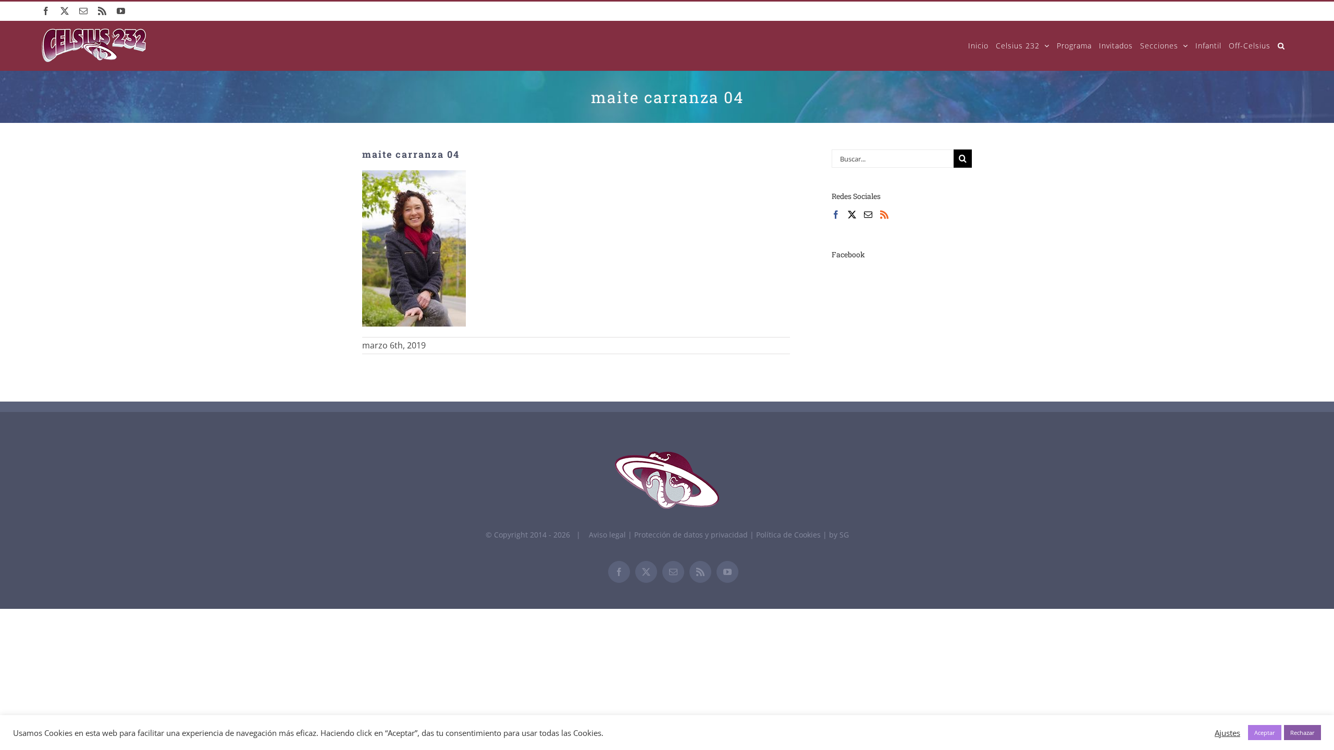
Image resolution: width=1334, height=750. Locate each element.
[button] (1281, 45)
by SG (839, 535)
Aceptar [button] (1264, 732)
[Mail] (868, 214)
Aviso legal (607, 535)
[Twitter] (852, 214)
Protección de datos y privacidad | (695, 535)
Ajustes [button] (1227, 733)
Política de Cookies (789, 535)
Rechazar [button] (1302, 732)
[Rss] (884, 214)
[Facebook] (836, 214)
